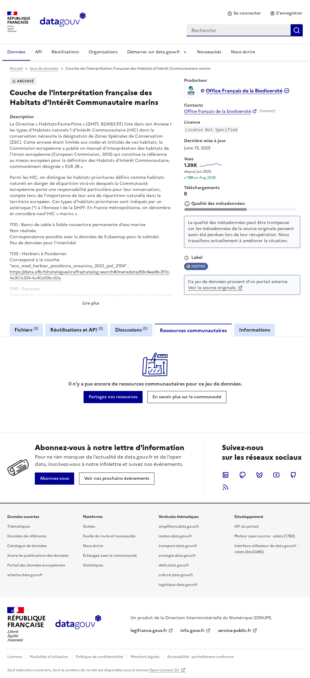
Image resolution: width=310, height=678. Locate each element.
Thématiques (18, 526)
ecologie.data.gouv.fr (177, 555)
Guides (89, 526)
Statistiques (93, 565)
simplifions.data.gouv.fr (179, 526)
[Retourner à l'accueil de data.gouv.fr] (63, 21)
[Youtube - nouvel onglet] (276, 475)
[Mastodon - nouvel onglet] (242, 475)
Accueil (16, 68)
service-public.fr (234, 630)
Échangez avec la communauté (110, 555)
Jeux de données (44, 68)
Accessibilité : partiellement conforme (200, 657)
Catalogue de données (27, 546)
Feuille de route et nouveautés (109, 536)
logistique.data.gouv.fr (178, 584)
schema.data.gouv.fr (25, 575)
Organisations (103, 52)
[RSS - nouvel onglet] (225, 487)
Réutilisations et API (76, 329)
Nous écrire (243, 52)
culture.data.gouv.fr (176, 575)
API (38, 52)
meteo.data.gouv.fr (175, 536)
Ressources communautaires (193, 330)
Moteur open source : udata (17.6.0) (264, 536)
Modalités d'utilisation (49, 657)
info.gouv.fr (192, 630)
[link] (244, 13)
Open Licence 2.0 (164, 670)
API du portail (246, 526)
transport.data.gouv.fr (178, 546)
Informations (254, 329)
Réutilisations (65, 52)
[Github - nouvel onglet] (293, 475)
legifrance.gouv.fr (148, 630)
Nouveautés (209, 52)
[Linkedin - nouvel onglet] (225, 475)
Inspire (198, 266)
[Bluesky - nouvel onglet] (259, 475)
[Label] (186, 258)
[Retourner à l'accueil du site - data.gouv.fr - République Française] (78, 624)
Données (16, 52)
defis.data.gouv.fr (174, 565)
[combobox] (244, 30)
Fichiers (26, 329)
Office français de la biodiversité (217, 112)
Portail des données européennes (36, 565)
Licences (14, 657)
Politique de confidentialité (99, 657)
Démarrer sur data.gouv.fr (153, 52)
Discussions (131, 329)
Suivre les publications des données (37, 555)
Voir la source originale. (212, 288)
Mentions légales (145, 657)
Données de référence (26, 536)
